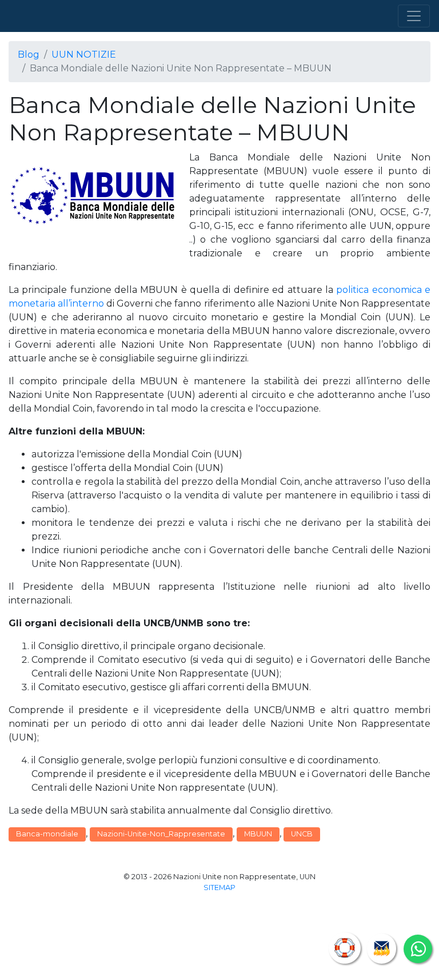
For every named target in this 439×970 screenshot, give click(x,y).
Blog (28, 54)
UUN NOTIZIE (83, 54)
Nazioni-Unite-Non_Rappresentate (161, 834)
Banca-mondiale (47, 834)
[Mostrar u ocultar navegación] (414, 16)
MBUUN (258, 834)
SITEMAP (219, 887)
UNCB (302, 834)
